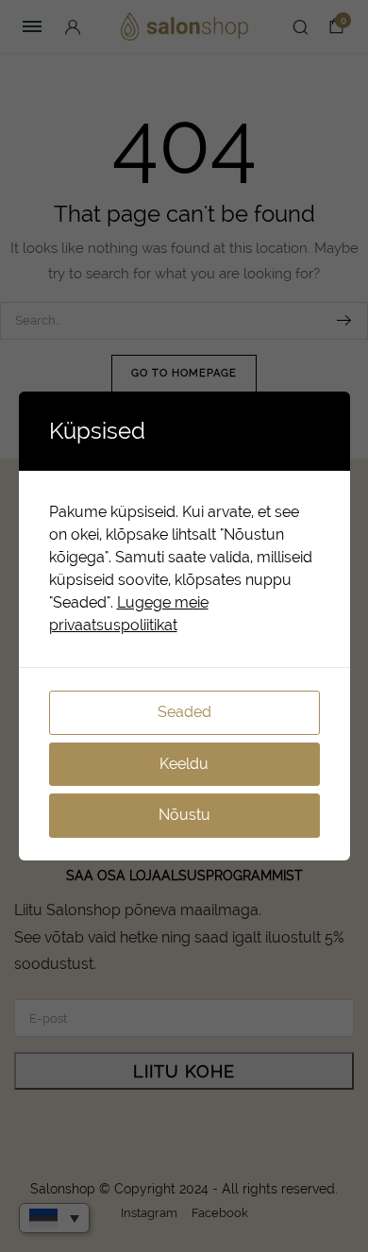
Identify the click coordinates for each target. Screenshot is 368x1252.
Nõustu (184, 815)
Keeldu (184, 764)
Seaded (184, 712)
